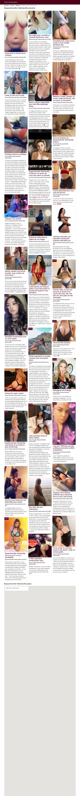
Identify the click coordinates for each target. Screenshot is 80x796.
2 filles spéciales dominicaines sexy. (36, 559)
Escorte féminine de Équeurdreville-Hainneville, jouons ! (63, 140)
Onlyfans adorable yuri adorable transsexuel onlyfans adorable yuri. (62, 238)
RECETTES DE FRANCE (10, 2)
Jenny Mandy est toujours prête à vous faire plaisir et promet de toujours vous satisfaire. (39, 290)
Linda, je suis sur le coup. (15, 95)
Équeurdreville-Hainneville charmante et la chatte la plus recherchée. (15, 445)
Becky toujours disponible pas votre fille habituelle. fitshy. (39, 104)
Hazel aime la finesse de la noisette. (15, 54)
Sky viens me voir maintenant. (36, 508)
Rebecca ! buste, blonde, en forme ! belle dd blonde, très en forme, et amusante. (64, 98)
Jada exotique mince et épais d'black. (38, 437)
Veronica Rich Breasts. (62, 343)
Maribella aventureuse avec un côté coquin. (15, 338)
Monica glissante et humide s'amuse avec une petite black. (39, 358)
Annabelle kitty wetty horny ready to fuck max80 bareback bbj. (64, 43)
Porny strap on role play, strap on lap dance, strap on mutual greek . (64, 550)
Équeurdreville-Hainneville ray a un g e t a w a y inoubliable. (15, 555)
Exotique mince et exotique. (16, 154)
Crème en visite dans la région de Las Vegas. (38, 238)
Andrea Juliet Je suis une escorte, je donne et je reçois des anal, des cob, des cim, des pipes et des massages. (63, 293)
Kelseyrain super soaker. (14, 393)
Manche (18, 5)
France (12, 5)
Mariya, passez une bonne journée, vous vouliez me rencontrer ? (15, 273)
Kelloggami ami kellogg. (62, 390)
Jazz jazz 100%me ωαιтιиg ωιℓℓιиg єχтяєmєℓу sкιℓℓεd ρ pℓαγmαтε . (63, 448)
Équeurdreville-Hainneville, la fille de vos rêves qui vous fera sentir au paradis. (39, 173)
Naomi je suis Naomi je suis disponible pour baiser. (15, 501)
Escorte (6, 5)
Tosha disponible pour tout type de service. (63, 192)
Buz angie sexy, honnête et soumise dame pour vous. (39, 36)
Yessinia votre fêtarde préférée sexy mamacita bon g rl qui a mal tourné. (62, 495)
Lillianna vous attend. (13, 219)
